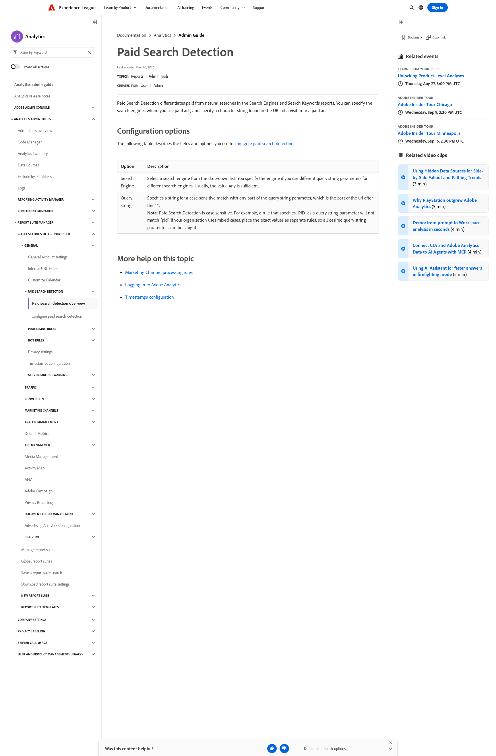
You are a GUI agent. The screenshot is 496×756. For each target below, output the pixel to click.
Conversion (34, 399)
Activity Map (34, 468)
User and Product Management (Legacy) (50, 654)
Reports (137, 76)
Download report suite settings (45, 584)
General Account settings (47, 257)
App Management (38, 445)
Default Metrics (37, 433)
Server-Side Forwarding (47, 375)
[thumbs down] (284, 748)
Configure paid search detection (57, 316)
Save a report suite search (41, 572)
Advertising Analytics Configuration (52, 525)
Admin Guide (191, 35)
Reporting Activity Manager (41, 199)
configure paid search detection (264, 143)
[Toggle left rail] (95, 22)
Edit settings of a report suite (46, 234)
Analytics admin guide (33, 84)
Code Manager (30, 142)
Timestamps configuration (149, 297)
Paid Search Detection (45, 291)
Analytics (162, 35)
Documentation (131, 35)
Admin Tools (158, 76)
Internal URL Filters (43, 268)
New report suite (35, 596)
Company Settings (32, 620)
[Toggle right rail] (400, 22)
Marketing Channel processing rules (159, 272)
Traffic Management (41, 422)
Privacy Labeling (31, 631)
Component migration (36, 211)
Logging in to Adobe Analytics (153, 284)
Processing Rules (42, 329)
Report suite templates (40, 607)
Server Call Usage (32, 643)
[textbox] (52, 52)
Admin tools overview (35, 130)
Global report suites (36, 561)
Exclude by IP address (35, 176)
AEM (28, 479)
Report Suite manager (35, 222)
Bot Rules (36, 340)
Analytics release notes (32, 96)
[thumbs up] (272, 748)
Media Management (41, 456)
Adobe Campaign (39, 491)
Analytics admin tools (32, 119)
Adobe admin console (32, 107)
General (31, 245)
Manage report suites (38, 549)
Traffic (30, 387)
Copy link (439, 37)
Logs (21, 188)
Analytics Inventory (33, 153)
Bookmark (415, 37)
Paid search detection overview (58, 303)
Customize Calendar (44, 280)
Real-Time (32, 537)
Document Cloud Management (49, 514)
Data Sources (28, 165)
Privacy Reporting (39, 502)
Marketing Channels (41, 410)
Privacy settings (40, 351)
